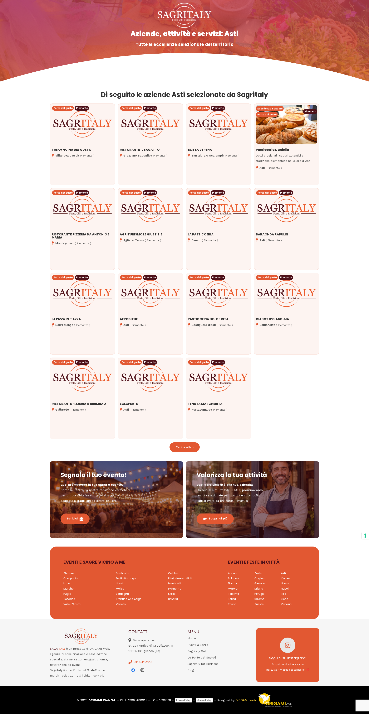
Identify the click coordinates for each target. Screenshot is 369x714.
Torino (232, 604)
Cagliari (259, 578)
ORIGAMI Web (246, 700)
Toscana (69, 599)
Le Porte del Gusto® (202, 657)
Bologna (233, 578)
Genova (259, 583)
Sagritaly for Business (203, 664)
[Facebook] (133, 670)
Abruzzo (68, 573)
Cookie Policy (204, 700)
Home (192, 638)
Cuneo (285, 578)
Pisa (283, 594)
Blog (191, 670)
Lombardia (175, 583)
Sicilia (171, 594)
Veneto (121, 604)
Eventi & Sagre (198, 645)
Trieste (259, 604)
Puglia (67, 594)
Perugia (259, 594)
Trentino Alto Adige (128, 599)
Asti (283, 573)
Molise (120, 589)
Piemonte (174, 589)
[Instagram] (142, 670)
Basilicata (122, 573)
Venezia (286, 604)
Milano (258, 589)
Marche (68, 589)
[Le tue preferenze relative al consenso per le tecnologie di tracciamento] (365, 535)
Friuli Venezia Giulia (180, 578)
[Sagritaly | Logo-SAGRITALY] (185, 15)
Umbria (173, 599)
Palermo (233, 594)
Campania (70, 578)
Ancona (233, 573)
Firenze (232, 583)
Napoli (285, 589)
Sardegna (122, 594)
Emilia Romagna (126, 578)
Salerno (259, 599)
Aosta (258, 573)
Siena (284, 599)
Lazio (66, 583)
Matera (233, 589)
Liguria (120, 583)
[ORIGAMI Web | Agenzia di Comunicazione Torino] (275, 700)
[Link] (82, 133)
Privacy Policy (183, 700)
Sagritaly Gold (198, 651)
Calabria (173, 573)
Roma (232, 599)
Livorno (285, 583)
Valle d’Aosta (72, 604)
